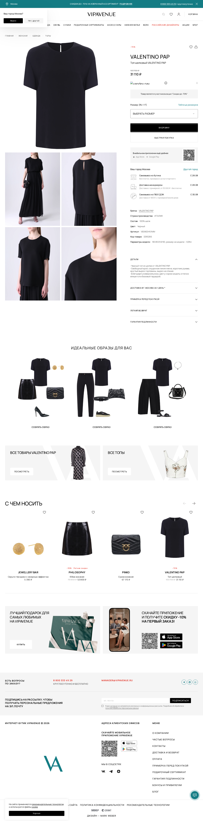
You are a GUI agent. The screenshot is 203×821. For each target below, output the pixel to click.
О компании (160, 732)
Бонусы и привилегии (167, 785)
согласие (114, 706)
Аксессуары (114, 25)
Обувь (56, 25)
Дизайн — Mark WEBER (101, 815)
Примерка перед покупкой (170, 765)
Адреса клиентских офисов (121, 723)
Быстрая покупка (164, 137)
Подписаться (180, 700)
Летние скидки (80, 568)
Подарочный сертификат (169, 772)
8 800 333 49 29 (168, 4)
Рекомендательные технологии (148, 805)
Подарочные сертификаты (89, 25)
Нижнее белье (132, 25)
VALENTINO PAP (146, 210)
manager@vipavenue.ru (117, 680)
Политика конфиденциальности (102, 805)
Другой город (190, 169)
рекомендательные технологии (48, 804)
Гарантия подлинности (168, 778)
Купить (40, 427)
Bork (146, 25)
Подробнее (126, 4)
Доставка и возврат (165, 752)
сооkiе (35, 806)
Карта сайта (69, 805)
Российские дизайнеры (165, 25)
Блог (195, 25)
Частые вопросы (163, 739)
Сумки (67, 25)
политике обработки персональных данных (122, 708)
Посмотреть (21, 471)
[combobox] (164, 113)
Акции (185, 25)
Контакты (158, 745)
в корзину (164, 127)
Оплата (157, 758)
